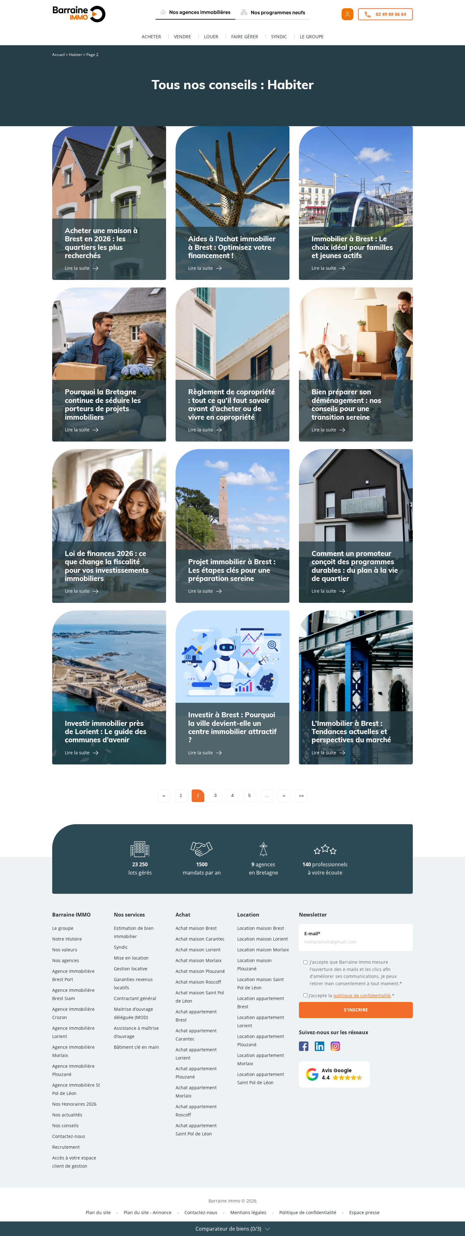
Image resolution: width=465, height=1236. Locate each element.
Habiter (75, 54)
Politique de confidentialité (307, 1212)
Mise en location (131, 958)
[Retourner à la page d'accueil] (93, 14)
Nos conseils (65, 1125)
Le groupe (312, 37)
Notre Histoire (67, 939)
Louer (211, 37)
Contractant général (135, 998)
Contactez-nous (68, 1136)
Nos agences (65, 960)
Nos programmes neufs (278, 12)
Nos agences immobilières (200, 12)
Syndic (279, 37)
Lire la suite (77, 268)
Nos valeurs (64, 950)
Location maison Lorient (262, 939)
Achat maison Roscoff (198, 982)
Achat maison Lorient (198, 950)
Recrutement (66, 1147)
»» (301, 795)
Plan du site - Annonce (147, 1212)
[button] (334, 1074)
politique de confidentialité (362, 995)
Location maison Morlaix (263, 950)
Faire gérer (244, 37)
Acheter (151, 37)
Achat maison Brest (196, 928)
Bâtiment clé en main (136, 1047)
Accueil (58, 54)
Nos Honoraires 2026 (74, 1104)
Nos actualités (67, 1115)
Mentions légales (248, 1212)
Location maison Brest (260, 928)
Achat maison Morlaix (198, 960)
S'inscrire (356, 1010)
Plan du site (98, 1212)
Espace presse (364, 1212)
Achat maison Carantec (200, 939)
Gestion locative (130, 969)
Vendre (182, 37)
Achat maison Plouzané (200, 971)
